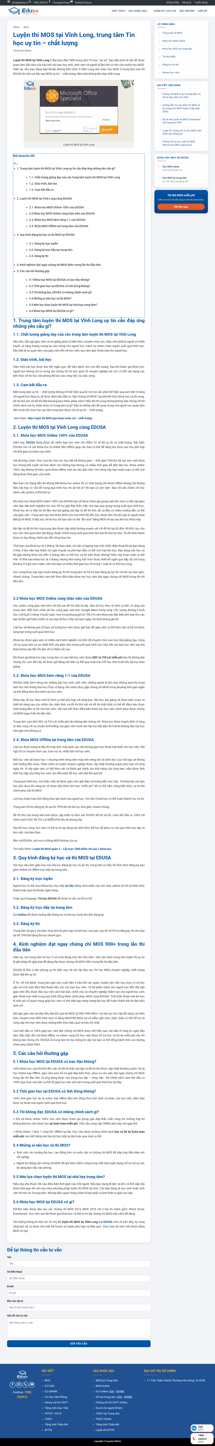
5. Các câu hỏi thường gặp (33, 271)
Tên (9, 1257)
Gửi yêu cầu (78, 1343)
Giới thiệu (118, 10)
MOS (26, 27)
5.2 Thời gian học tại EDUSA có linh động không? (59, 286)
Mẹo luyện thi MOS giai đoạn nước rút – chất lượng (59, 418)
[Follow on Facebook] (13, 1385)
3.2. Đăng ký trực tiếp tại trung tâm (51, 249)
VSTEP (49, 1413)
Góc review (187, 10)
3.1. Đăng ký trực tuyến (43, 243)
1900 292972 (40, 2)
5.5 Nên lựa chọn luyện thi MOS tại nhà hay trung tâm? (63, 304)
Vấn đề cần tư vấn (17, 1315)
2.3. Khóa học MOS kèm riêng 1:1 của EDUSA (57, 219)
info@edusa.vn (20, 2)
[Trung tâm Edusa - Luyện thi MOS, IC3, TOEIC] (23, 11)
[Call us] (25, 1385)
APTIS (48, 1430)
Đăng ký (186, 2)
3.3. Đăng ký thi (38, 256)
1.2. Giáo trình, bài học (43, 183)
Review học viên (170, 72)
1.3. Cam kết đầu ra (41, 189)
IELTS (58, 1413)
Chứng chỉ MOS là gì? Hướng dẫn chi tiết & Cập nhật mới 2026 (181, 96)
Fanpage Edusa (61, 2)
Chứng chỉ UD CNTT (56, 1402)
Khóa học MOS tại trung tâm (177, 49)
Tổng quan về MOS (172, 33)
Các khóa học (137, 10)
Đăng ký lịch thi (165, 10)
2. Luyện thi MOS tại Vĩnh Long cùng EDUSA (44, 198)
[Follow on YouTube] (32, 1385)
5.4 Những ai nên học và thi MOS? (50, 298)
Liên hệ (202, 10)
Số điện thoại (14, 1271)
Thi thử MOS (168, 56)
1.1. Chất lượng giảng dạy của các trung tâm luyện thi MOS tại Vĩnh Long (75, 177)
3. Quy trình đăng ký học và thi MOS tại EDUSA (46, 234)
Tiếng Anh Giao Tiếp (56, 1407)
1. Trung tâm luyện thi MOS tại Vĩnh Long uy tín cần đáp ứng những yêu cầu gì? (66, 168)
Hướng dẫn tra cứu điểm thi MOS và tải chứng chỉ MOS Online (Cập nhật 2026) (181, 108)
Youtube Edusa (83, 2)
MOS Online (103, 1385)
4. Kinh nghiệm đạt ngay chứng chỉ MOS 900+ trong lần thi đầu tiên (59, 264)
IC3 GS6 (49, 1385)
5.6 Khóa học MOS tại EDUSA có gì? (51, 311)
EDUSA (30, 442)
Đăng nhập (173, 2)
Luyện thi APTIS (105, 1430)
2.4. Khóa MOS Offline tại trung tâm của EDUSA (58, 226)
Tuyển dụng (200, 2)
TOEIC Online (103, 1419)
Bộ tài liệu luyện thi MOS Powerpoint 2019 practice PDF (181, 121)
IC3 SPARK (51, 1391)
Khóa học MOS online (173, 41)
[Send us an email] (19, 1385)
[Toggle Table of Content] (15, 164)
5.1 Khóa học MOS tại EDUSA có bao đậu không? (59, 279)
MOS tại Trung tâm (107, 1380)
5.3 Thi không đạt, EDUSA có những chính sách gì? (60, 292)
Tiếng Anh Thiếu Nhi (56, 1424)
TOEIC (48, 1419)
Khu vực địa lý (15, 1300)
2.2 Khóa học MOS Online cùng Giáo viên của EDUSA (62, 213)
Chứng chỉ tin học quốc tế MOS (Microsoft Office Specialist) (178, 143)
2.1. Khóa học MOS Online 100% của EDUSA (56, 207)
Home (16, 27)
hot (20, 914)
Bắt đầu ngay (181, 206)
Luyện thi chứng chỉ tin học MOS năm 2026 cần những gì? (181, 132)
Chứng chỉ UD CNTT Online (111, 1402)
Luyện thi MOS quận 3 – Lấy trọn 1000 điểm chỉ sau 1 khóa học (71, 849)
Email (10, 1286)
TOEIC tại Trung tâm (108, 1413)
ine (25, 914)
